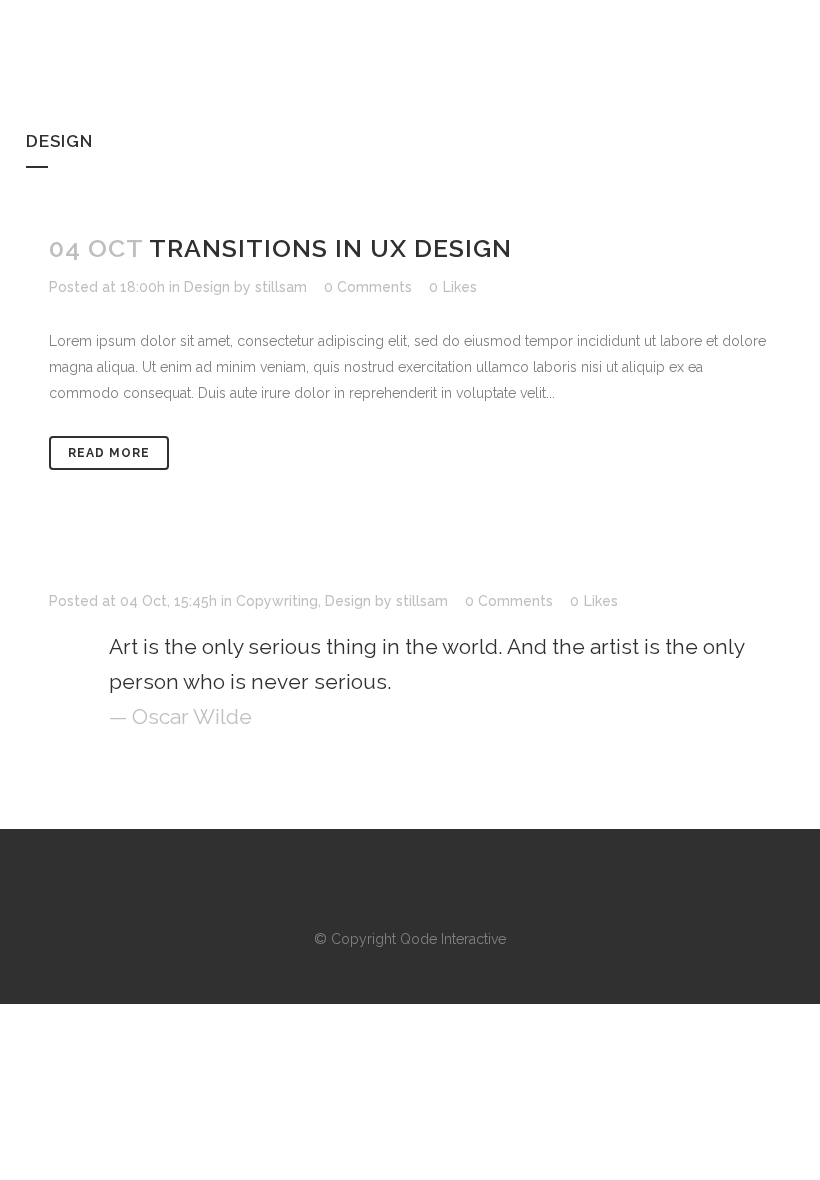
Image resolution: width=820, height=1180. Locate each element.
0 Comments (368, 287)
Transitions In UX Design (330, 248)
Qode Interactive (453, 939)
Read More (109, 453)
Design (207, 287)
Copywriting (277, 601)
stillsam (281, 287)
